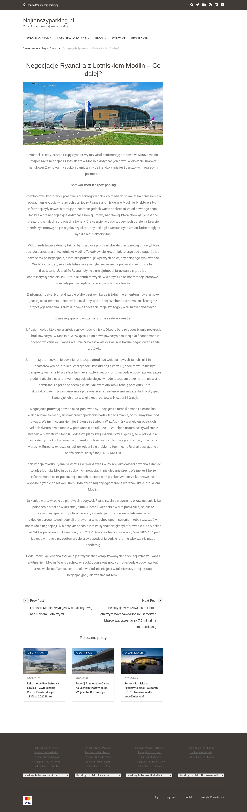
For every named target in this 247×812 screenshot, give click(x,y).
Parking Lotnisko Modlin (46, 766)
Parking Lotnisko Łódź (149, 752)
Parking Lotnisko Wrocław (97, 748)
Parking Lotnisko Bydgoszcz (149, 748)
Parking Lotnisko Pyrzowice (46, 762)
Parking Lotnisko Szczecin (98, 762)
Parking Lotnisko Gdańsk (46, 757)
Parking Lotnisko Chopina (201, 748)
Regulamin (139, 38)
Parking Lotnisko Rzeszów (97, 757)
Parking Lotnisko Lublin (98, 766)
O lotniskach (36, 653)
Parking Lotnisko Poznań (97, 752)
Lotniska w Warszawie (200, 752)
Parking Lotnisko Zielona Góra (149, 762)
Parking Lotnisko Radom (149, 766)
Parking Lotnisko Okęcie (46, 748)
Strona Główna (38, 38)
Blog (156, 797)
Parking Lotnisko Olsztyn (149, 757)
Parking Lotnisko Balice (46, 752)
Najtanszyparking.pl (48, 20)
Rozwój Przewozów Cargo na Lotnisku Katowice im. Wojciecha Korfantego (92, 688)
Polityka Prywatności (212, 797)
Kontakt (118, 38)
